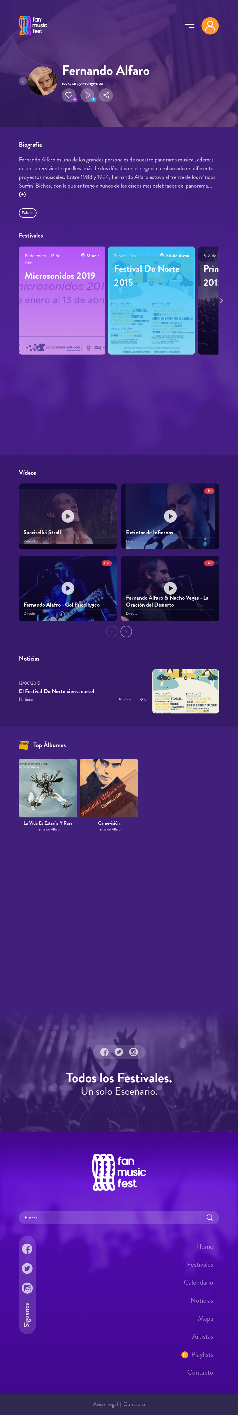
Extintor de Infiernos (149, 532)
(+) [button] (22, 194)
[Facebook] (104, 1052)
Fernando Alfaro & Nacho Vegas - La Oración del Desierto (167, 601)
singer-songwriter (88, 83)
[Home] (33, 35)
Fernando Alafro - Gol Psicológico (62, 604)
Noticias (201, 1300)
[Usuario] (210, 26)
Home (204, 1246)
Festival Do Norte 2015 (146, 275)
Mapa (205, 1318)
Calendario (198, 1282)
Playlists (202, 1354)
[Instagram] (133, 1052)
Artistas (202, 1336)
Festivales (200, 1264)
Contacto (200, 1372)
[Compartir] (106, 95)
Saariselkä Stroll (42, 532)
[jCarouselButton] (220, 300)
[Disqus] (119, 921)
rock (66, 83)
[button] (69, 95)
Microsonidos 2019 (60, 275)
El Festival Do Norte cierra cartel (56, 691)
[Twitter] (119, 1052)
